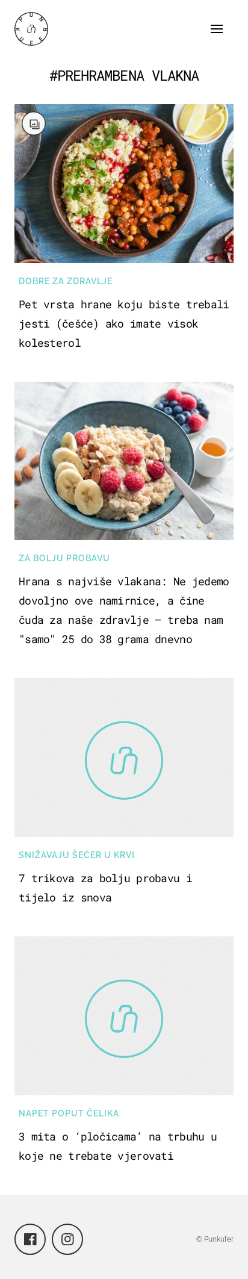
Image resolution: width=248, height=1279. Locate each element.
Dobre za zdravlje (66, 281)
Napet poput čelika (69, 1113)
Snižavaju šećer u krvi (77, 855)
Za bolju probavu (64, 558)
